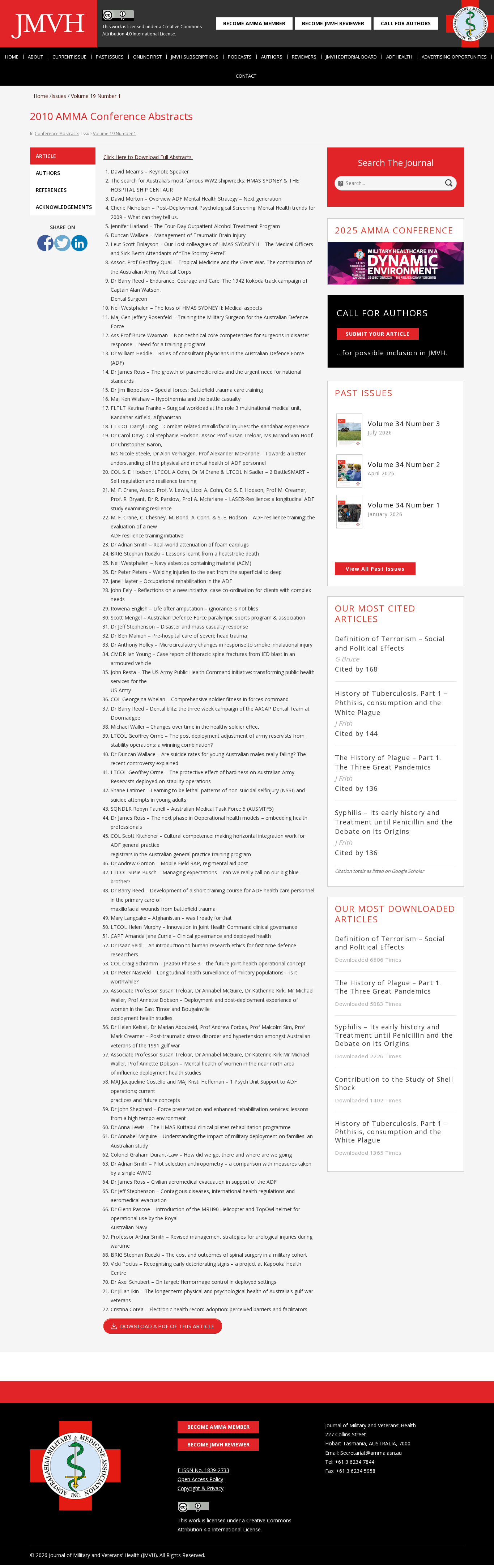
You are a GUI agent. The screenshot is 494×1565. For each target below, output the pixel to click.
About (35, 57)
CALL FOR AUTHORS (406, 23)
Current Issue (69, 57)
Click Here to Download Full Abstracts (148, 157)
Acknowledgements (64, 206)
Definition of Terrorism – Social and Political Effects (390, 943)
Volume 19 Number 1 (96, 96)
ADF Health (399, 57)
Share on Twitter (62, 243)
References (51, 189)
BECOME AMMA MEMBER (254, 23)
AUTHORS (48, 173)
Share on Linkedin (79, 243)
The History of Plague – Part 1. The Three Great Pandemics (388, 987)
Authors (271, 57)
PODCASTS (240, 57)
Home (11, 57)
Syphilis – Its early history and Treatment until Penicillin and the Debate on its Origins (394, 822)
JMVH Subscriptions (194, 57)
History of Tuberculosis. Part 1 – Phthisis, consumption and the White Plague (391, 702)
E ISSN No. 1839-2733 (203, 1470)
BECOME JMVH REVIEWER (333, 23)
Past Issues (110, 57)
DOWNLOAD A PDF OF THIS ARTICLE (167, 1326)
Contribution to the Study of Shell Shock (394, 1083)
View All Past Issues (375, 568)
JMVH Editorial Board (351, 57)
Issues (58, 96)
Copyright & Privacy (200, 1488)
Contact (246, 76)
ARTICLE (46, 156)
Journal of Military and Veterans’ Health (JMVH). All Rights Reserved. (127, 1555)
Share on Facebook (45, 243)
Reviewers (304, 57)
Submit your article (378, 333)
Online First (147, 57)
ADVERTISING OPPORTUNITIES (454, 57)
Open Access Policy (200, 1479)
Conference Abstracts (57, 133)
